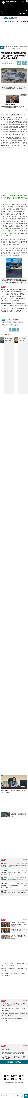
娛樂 (24, 21)
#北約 (9, 319)
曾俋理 (6, 62)
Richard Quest (6, 233)
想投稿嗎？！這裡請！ (14, 1062)
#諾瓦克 (21, 322)
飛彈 (14, 119)
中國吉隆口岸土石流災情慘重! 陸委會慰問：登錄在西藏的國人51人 (14, 198)
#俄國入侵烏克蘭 (6, 322)
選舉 (18, 863)
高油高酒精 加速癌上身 (23, 339)
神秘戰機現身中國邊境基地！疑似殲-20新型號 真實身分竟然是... (8, 339)
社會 (13, 21)
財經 (9, 21)
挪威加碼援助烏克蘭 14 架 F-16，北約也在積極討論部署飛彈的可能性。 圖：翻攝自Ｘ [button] (14, 87)
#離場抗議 (4, 325)
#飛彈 (14, 322)
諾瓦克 (3, 206)
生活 (20, 21)
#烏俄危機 (15, 319)
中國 (17, 21)
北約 (10, 145)
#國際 (3, 319)
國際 (6, 21)
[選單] (1, 17)
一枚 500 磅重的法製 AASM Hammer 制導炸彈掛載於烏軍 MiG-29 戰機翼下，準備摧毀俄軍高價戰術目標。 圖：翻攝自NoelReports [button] (14, 281)
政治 (2, 21)
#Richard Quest (14, 325)
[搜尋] (26, 17)
